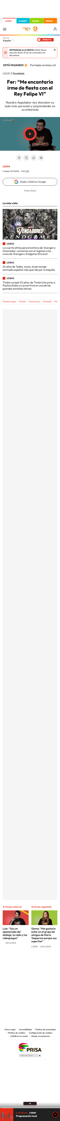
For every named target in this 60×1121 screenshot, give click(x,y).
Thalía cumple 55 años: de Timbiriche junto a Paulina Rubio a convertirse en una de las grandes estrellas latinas (29, 285)
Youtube (47, 301)
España (7, 40)
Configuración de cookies (40, 1033)
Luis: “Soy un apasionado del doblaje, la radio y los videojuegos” (15, 933)
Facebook (19, 158)
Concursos (34, 301)
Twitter (26, 158)
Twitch (43, 959)
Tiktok (16, 959)
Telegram (41, 158)
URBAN (49, 21)
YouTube (23, 959)
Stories (50, 959)
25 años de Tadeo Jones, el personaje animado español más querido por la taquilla (29, 268)
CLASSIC (22, 21)
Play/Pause (30, 134)
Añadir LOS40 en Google (33, 181)
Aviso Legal (10, 1029)
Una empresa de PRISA (30, 1047)
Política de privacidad (45, 1029)
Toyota (22, 301)
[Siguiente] (55, 65)
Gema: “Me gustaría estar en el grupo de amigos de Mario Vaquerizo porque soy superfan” (44, 935)
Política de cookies (16, 1033)
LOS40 (8, 21)
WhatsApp (34, 158)
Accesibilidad (25, 1029)
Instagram (10, 959)
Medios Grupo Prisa (30, 1055)
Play (55, 1115)
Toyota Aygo (9, 301)
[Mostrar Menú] (5, 29)
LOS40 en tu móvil (19, 1036)
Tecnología (18, 73)
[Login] (55, 29)
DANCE (35, 21)
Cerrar (54, 49)
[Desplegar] (30, 1103)
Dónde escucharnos (40, 1036)
